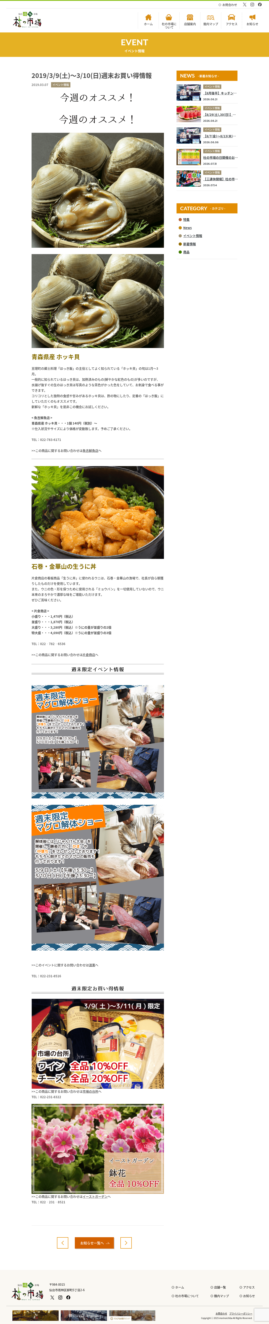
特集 (186, 219)
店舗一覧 (220, 1287)
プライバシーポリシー (240, 1313)
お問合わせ (229, 5)
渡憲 (92, 965)
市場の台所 (90, 1091)
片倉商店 (89, 654)
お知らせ (249, 1296)
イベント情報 (212, 86)
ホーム (179, 1287)
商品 (186, 252)
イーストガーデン (95, 1196)
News (187, 227)
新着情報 (189, 244)
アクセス (249, 1287)
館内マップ (221, 1296)
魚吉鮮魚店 (90, 450)
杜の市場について (187, 1296)
